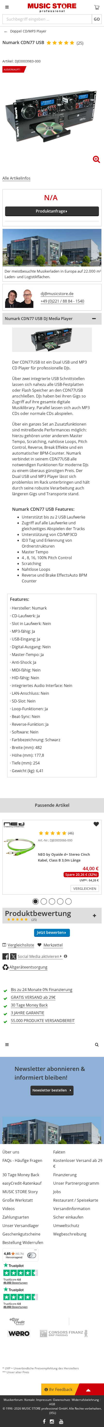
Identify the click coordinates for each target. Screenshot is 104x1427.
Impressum (44, 1400)
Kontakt (29, 1400)
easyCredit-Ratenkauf (21, 1183)
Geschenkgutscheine (21, 1234)
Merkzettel (53, 945)
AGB (52, 1404)
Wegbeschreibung (69, 1234)
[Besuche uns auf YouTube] (61, 1422)
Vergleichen (84, 888)
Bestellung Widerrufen (22, 1242)
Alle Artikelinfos (16, 178)
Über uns (10, 1152)
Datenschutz (61, 1400)
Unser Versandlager (20, 1225)
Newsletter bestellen (49, 1090)
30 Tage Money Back (20, 1174)
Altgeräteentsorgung (28, 967)
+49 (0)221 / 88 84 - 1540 (62, 301)
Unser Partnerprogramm (76, 1183)
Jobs (57, 1191)
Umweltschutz (66, 1225)
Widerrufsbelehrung (85, 1400)
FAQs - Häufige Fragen (22, 1160)
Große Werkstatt (17, 1200)
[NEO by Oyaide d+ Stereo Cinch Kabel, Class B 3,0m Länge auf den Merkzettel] (96, 824)
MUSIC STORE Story (20, 1191)
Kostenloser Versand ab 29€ (77, 1163)
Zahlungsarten (15, 1217)
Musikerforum (13, 1400)
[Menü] (35, 1251)
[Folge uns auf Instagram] (52, 1422)
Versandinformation (71, 1208)
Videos (8, 1208)
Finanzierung (65, 1174)
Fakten (59, 1152)
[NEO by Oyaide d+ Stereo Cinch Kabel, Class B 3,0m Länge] (19, 847)
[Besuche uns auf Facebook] (44, 1422)
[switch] (31, 1255)
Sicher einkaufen (68, 1217)
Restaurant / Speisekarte (75, 1200)
